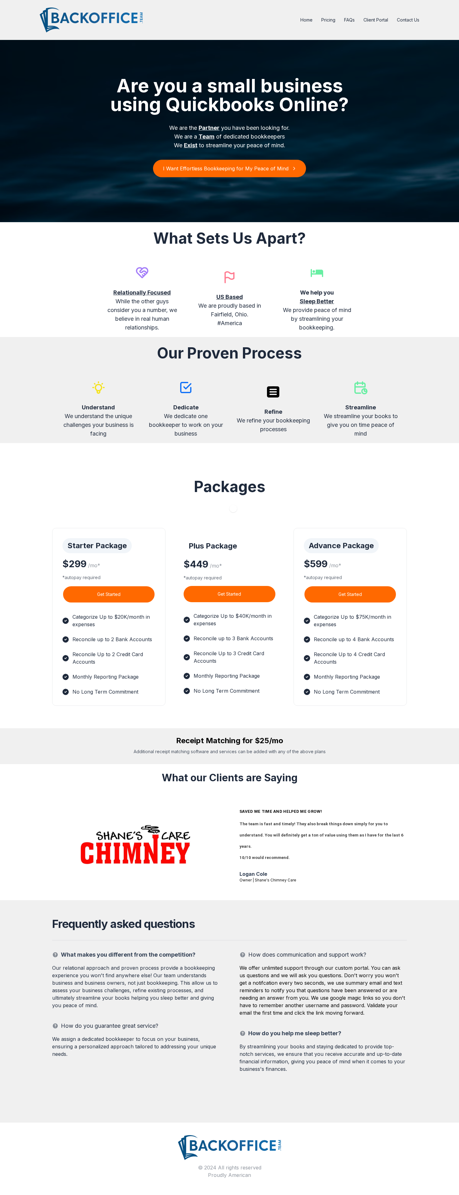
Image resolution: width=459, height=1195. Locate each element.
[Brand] (229, 1147)
